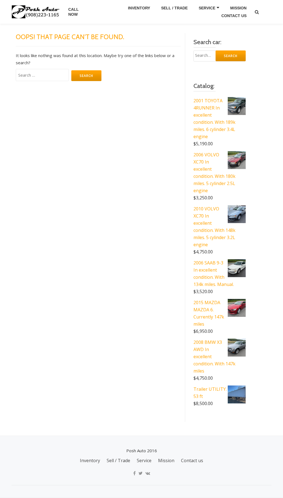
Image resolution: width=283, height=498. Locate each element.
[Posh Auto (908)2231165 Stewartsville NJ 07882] (36, 12)
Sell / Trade (174, 8)
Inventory (139, 8)
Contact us (234, 16)
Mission (238, 8)
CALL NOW (73, 12)
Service (207, 8)
